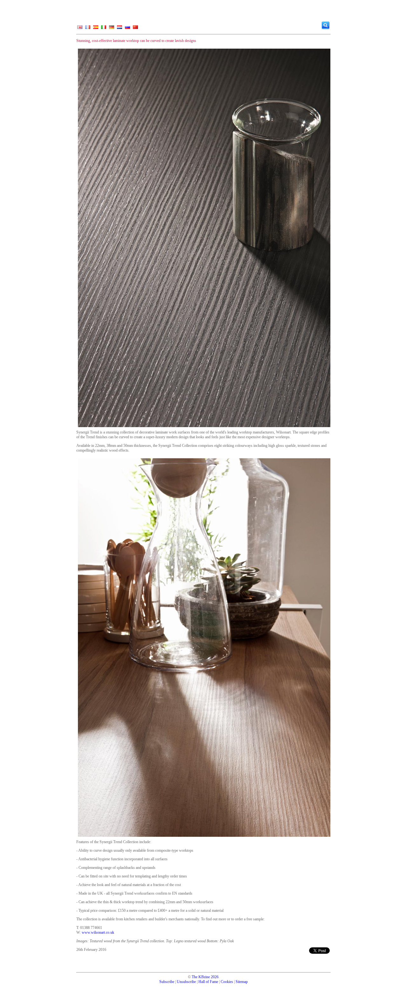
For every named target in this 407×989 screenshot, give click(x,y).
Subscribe (166, 981)
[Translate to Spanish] (95, 28)
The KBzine (201, 977)
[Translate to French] (87, 28)
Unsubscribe (186, 981)
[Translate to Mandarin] (135, 28)
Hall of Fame (208, 981)
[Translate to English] (79, 28)
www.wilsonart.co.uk (98, 932)
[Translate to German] (111, 28)
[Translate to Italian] (103, 28)
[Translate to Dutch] (119, 28)
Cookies (227, 981)
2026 (214, 977)
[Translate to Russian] (127, 28)
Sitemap (242, 981)
